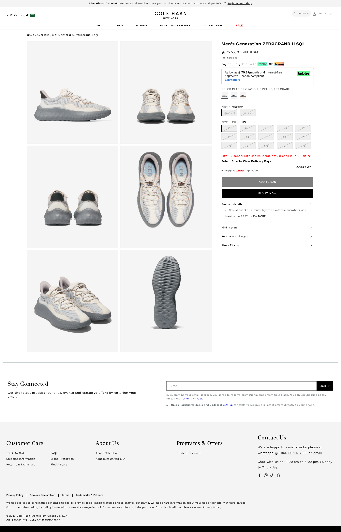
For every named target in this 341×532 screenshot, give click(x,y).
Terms (240, 170)
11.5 (284, 128)
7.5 (229, 145)
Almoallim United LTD (110, 458)
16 (284, 137)
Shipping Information (20, 458)
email (317, 453)
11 (266, 128)
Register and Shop (240, 3)
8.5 (266, 145)
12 (303, 128)
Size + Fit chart (231, 245)
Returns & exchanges (234, 236)
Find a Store (59, 464)
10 (229, 128)
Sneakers (43, 35)
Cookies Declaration (42, 495)
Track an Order (16, 453)
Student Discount (189, 453)
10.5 (247, 128)
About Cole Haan (107, 453)
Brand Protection (62, 458)
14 (247, 137)
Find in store (229, 227)
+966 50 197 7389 (294, 453)
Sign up (228, 404)
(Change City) (303, 166)
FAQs (54, 453)
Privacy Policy (14, 495)
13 (229, 137)
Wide (250, 113)
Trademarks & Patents (89, 495)
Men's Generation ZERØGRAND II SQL (75, 35)
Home (30, 35)
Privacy (197, 398)
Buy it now (267, 193)
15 (266, 137)
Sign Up (324, 385)
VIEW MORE (258, 216)
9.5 (303, 145)
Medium (230, 113)
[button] (101, 26)
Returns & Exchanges (20, 464)
